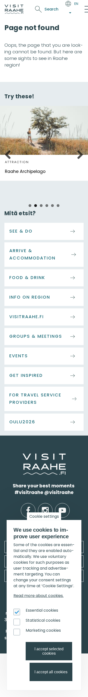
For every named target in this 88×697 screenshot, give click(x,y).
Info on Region (29, 297)
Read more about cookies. (38, 595)
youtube (62, 506)
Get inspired (26, 375)
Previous (10, 154)
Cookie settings (44, 516)
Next (78, 154)
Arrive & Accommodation (32, 254)
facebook (28, 506)
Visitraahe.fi (26, 317)
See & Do (21, 231)
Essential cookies (42, 610)
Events (18, 356)
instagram (45, 506)
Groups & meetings (35, 336)
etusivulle (23, 456)
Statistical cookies (43, 620)
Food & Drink (27, 278)
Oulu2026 (22, 422)
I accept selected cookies (49, 651)
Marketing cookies (43, 630)
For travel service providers (35, 398)
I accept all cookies (50, 672)
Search (51, 9)
